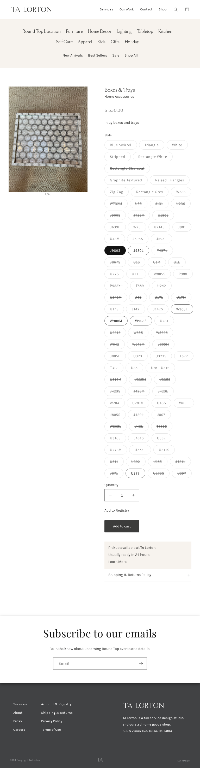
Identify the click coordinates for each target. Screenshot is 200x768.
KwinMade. (183, 760)
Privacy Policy (51, 721)
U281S (118, 333)
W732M (119, 204)
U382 (164, 439)
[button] (175, 9)
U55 (141, 204)
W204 (117, 404)
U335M (143, 380)
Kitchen (165, 31)
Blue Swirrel (123, 146)
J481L (183, 462)
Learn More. (117, 562)
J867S (118, 263)
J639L (118, 228)
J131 (161, 204)
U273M (118, 450)
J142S (160, 310)
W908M (116, 320)
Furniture (74, 31)
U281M (140, 404)
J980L (138, 250)
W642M (141, 345)
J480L (141, 415)
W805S (162, 275)
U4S (141, 298)
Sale (115, 55)
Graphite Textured (129, 181)
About (17, 713)
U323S (163, 357)
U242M (118, 298)
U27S (117, 275)
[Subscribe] (141, 664)
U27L (139, 275)
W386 (183, 192)
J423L (166, 392)
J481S (141, 439)
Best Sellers (97, 55)
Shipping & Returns (57, 713)
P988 (186, 275)
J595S (140, 239)
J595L (164, 239)
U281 (167, 321)
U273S (161, 474)
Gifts (115, 42)
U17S (117, 310)
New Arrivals (73, 55)
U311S (167, 450)
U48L (141, 427)
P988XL (119, 286)
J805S (118, 415)
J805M (166, 345)
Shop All (131, 55)
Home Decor (99, 31)
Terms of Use (51, 730)
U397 (184, 474)
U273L (143, 450)
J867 (164, 415)
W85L (186, 404)
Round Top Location (41, 31)
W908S (141, 320)
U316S (118, 439)
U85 (137, 368)
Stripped (120, 157)
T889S (164, 427)
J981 (184, 228)
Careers (19, 730)
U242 (164, 286)
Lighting (124, 31)
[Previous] (13, 139)
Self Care (64, 42)
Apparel (85, 42)
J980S (115, 250)
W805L (118, 427)
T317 (116, 368)
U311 (117, 462)
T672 (186, 357)
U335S (167, 380)
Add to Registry (116, 510)
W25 (139, 228)
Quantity (111, 485)
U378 (135, 473)
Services (20, 704)
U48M (117, 239)
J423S (118, 392)
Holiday (132, 42)
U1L (180, 263)
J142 (138, 310)
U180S (166, 216)
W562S (164, 333)
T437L (165, 251)
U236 (183, 204)
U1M (159, 263)
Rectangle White (155, 157)
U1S (139, 263)
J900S (118, 216)
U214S (162, 228)
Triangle (154, 146)
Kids (101, 42)
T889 (142, 286)
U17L (162, 298)
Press (17, 721)
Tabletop (145, 31)
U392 (138, 462)
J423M (141, 392)
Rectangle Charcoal (130, 169)
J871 (116, 474)
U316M (118, 380)
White (180, 146)
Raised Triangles (172, 181)
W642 (117, 345)
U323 (140, 357)
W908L (182, 309)
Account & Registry (56, 704)
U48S (164, 404)
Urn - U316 (163, 368)
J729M (141, 216)
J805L (118, 357)
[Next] (83, 139)
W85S (141, 333)
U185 (160, 462)
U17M (184, 298)
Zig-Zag (119, 192)
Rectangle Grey (152, 192)
